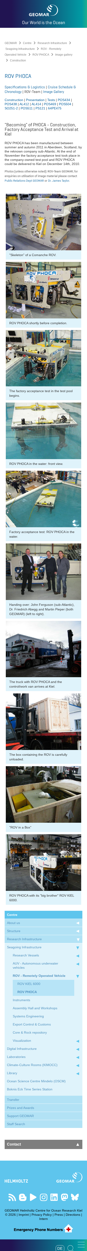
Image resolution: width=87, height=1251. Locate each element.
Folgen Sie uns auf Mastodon (64, 1197)
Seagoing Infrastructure (20, 49)
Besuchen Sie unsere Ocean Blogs (23, 1197)
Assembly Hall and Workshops (35, 1008)
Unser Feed (12, 1197)
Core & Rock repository (30, 1032)
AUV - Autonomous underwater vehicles (35, 965)
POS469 (50, 104)
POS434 (64, 100)
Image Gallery (53, 91)
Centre (27, 43)
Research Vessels (26, 955)
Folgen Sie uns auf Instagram (43, 1197)
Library (12, 1073)
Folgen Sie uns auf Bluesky (75, 1197)
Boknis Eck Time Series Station (29, 1089)
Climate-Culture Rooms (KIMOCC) (32, 1065)
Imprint (24, 1214)
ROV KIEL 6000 (28, 984)
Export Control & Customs (32, 1024)
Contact (14, 1144)
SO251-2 (11, 108)
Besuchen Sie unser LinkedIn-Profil (54, 1197)
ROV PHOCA (40, 54)
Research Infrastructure (52, 43)
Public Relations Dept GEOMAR (25, 181)
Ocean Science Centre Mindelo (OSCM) (36, 1081)
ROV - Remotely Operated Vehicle (39, 976)
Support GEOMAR (20, 1116)
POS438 (11, 104)
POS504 (65, 104)
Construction (14, 100)
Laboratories (16, 1057)
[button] (81, 1245)
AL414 (36, 104)
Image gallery (63, 54)
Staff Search (16, 1124)
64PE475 (54, 108)
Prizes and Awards (20, 1108)
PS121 (40, 108)
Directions (73, 1214)
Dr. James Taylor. (59, 181)
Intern (43, 1219)
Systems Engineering (28, 1016)
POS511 (27, 108)
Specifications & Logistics (25, 87)
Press (59, 1214)
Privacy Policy (42, 1214)
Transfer (13, 1100)
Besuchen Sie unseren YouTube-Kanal (33, 1197)
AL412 (24, 104)
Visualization (22, 1040)
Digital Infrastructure (22, 1049)
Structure (13, 931)
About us (13, 923)
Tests (51, 100)
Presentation (35, 100)
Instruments (21, 1000)
